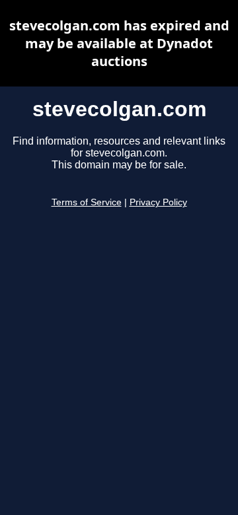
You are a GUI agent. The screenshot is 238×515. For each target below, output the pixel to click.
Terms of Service (87, 202)
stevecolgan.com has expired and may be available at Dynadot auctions (119, 43)
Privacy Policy (158, 202)
